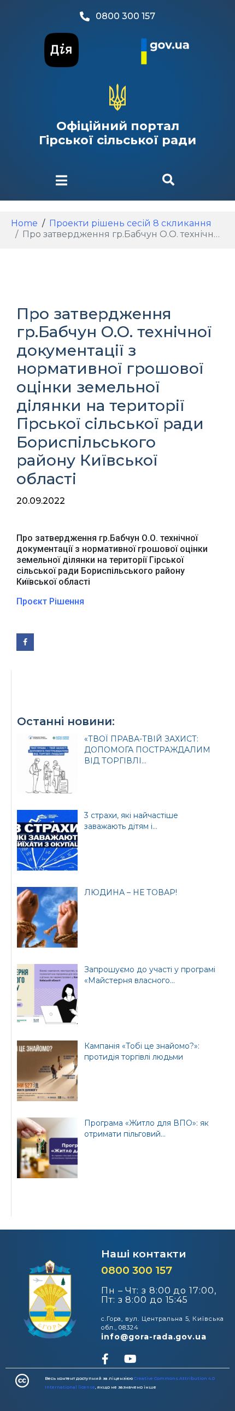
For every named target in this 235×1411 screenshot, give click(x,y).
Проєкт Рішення (50, 601)
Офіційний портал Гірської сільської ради (117, 133)
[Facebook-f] (105, 1359)
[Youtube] (130, 1359)
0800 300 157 (136, 1270)
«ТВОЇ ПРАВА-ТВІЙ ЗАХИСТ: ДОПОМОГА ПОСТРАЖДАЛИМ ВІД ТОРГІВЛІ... (147, 750)
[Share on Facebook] (25, 642)
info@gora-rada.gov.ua (154, 1337)
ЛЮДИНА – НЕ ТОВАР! (130, 892)
